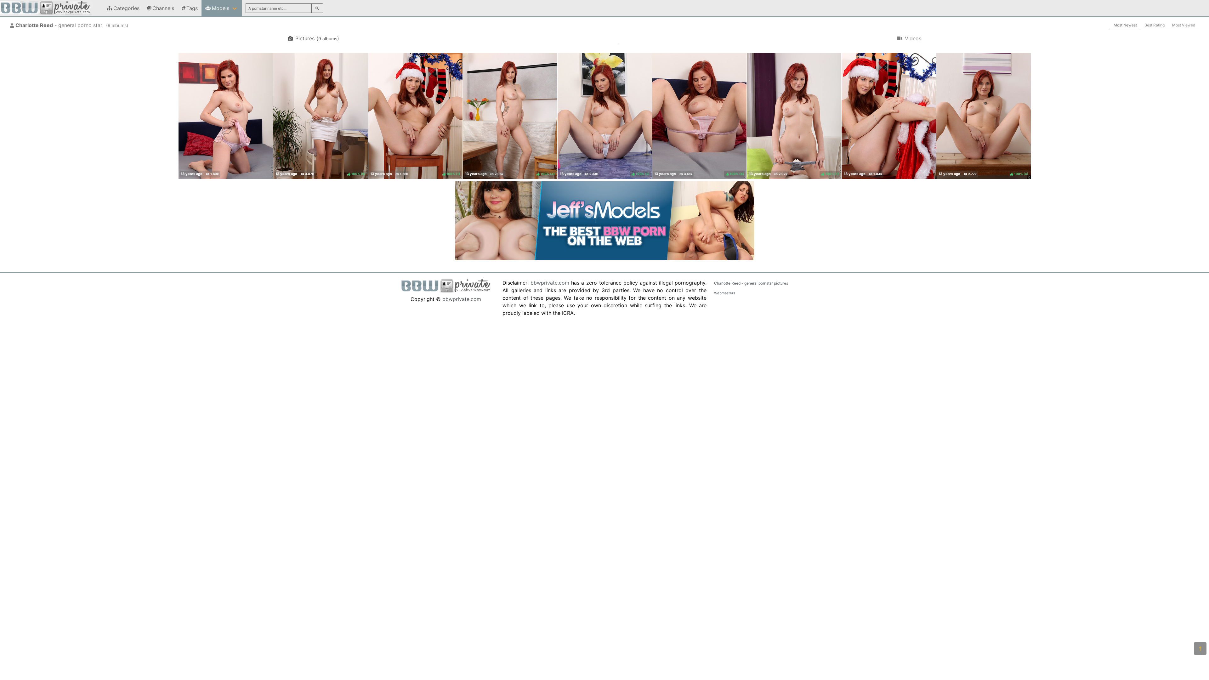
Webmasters (724, 293)
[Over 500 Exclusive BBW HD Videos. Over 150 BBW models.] (604, 258)
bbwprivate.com (461, 299)
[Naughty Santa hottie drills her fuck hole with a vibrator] (889, 116)
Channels (163, 8)
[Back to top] (1200, 648)
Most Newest (1125, 25)
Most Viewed (1183, 25)
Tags (192, 8)
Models (220, 8)
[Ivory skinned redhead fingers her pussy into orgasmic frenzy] (226, 116)
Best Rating (1154, 25)
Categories (126, 8)
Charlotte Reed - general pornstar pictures (751, 283)
